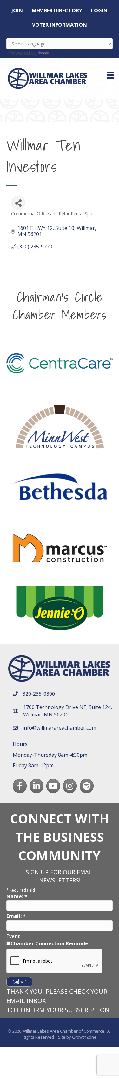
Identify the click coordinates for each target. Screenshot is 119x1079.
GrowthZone (84, 1037)
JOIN (17, 10)
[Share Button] (18, 203)
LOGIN (99, 10)
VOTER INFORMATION (59, 24)
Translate (61, 52)
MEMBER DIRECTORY (57, 10)
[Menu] (110, 75)
